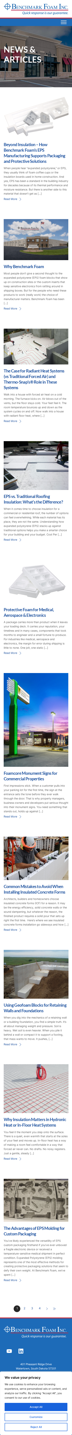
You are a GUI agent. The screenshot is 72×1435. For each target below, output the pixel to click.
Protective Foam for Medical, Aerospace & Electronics (29, 612)
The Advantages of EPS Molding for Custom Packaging (34, 1231)
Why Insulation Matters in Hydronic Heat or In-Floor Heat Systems (35, 1122)
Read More (10, 199)
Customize (36, 1416)
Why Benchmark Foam (24, 266)
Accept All (36, 1406)
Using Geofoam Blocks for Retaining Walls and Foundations (35, 1007)
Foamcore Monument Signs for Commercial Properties (30, 776)
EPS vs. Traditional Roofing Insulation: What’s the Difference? (33, 499)
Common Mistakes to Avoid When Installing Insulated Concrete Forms (34, 889)
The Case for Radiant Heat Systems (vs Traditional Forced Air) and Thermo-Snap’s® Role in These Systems (34, 379)
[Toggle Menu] (64, 22)
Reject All (36, 1427)
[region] (36, 1403)
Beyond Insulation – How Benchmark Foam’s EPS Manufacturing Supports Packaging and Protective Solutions (34, 153)
